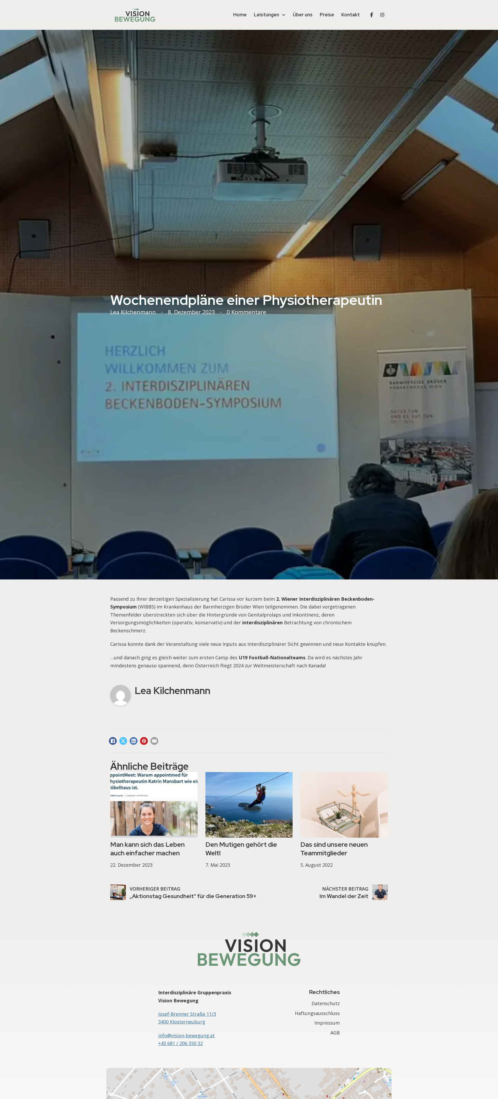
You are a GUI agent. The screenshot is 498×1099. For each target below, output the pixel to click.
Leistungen (266, 15)
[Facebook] (371, 15)
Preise (327, 15)
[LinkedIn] (133, 741)
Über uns (303, 15)
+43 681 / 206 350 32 (180, 1043)
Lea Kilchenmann (172, 690)
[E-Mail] (154, 741)
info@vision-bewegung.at (186, 1035)
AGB (335, 1033)
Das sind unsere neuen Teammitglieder (334, 848)
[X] (123, 741)
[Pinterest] (144, 741)
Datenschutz (326, 1003)
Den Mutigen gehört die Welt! (241, 848)
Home (240, 15)
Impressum (327, 1023)
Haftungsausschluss (317, 1013)
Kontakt (350, 15)
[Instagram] (382, 15)
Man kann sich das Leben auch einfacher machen (147, 848)
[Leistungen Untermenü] (284, 15)
